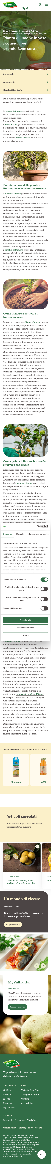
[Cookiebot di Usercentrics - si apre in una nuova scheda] (36, 526)
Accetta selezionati (25, 628)
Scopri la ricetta (13, 924)
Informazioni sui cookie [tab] (38, 534)
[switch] (44, 589)
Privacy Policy (26, 1128)
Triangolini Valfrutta (31, 1094)
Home (5, 31)
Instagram (20, 1120)
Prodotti (7, 1094)
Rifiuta (25, 635)
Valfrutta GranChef (30, 1090)
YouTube (31, 1120)
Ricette (6, 1099)
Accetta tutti (25, 620)
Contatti (25, 1099)
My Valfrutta (9, 1107)
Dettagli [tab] (20, 534)
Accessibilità (27, 1103)
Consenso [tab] (7, 534)
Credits (38, 1128)
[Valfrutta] (10, 4)
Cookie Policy (9, 1128)
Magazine (14, 31)
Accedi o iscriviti (17, 1007)
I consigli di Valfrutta (29, 31)
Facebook (7, 1120)
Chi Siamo (8, 1090)
